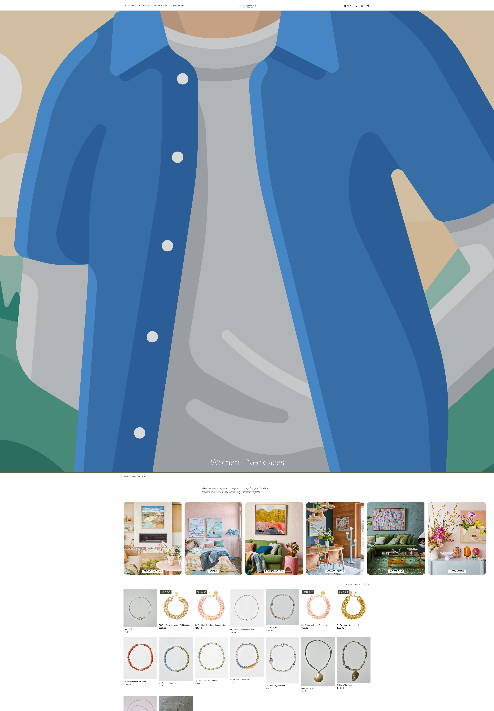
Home (125, 476)
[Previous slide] (234, 608)
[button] (357, 584)
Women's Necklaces (138, 476)
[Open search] (356, 6)
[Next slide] (260, 608)
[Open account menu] (362, 6)
